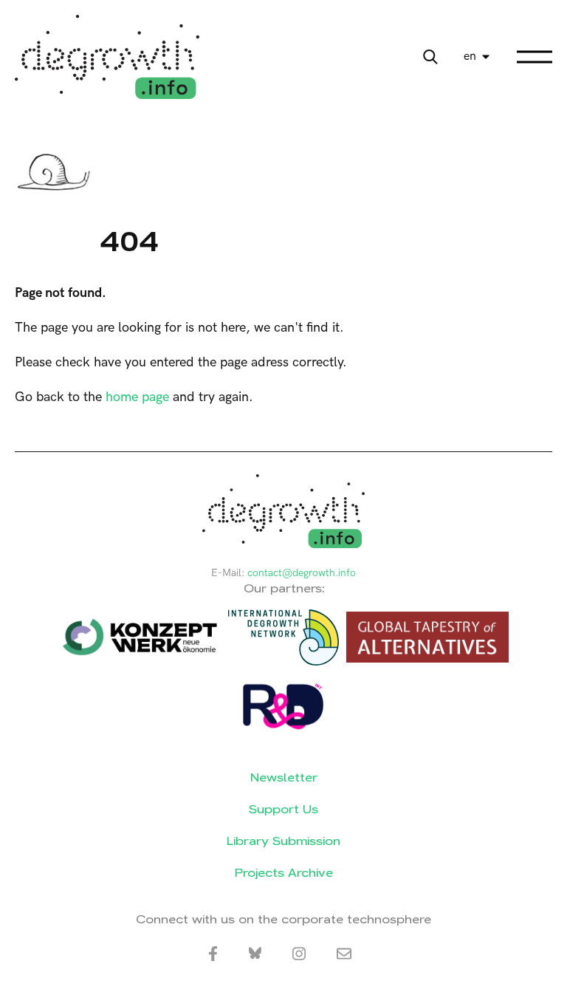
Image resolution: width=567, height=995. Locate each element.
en (470, 56)
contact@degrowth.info (301, 573)
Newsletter (283, 777)
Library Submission (283, 841)
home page (137, 397)
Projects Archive (284, 873)
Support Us (283, 809)
